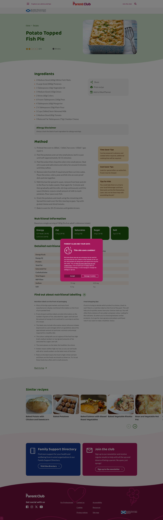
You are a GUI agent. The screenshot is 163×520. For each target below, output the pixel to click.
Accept (72, 276)
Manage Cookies (90, 276)
